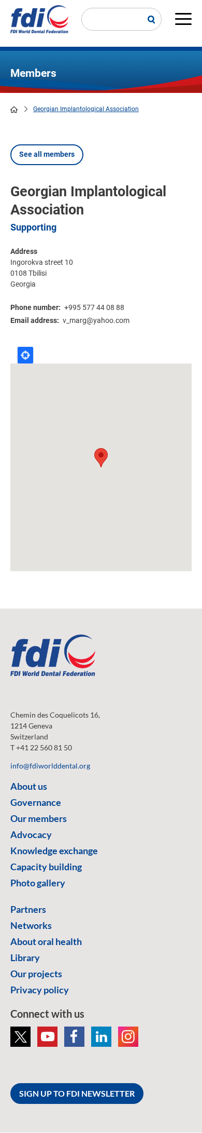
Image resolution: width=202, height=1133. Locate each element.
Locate (25, 355)
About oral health (46, 941)
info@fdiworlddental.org (50, 765)
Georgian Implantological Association (86, 109)
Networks (31, 925)
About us (28, 786)
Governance (35, 802)
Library (25, 957)
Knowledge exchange (54, 850)
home (14, 109)
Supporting (33, 227)
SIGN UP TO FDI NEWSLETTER (77, 1093)
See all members (47, 154)
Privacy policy (39, 989)
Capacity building (46, 866)
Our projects (36, 973)
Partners (28, 909)
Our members (38, 818)
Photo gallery (37, 882)
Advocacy (31, 834)
